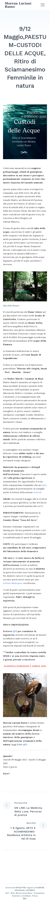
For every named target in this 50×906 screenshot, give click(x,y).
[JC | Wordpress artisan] (25, 899)
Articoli (37, 492)
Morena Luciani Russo (18, 5)
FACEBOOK (40, 887)
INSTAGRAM (19, 890)
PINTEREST (30, 890)
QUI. (25, 744)
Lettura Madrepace (13, 583)
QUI (44, 485)
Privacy (35, 896)
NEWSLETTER (20, 887)
